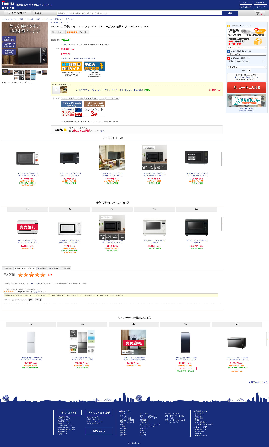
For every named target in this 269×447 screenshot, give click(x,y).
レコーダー (124, 416)
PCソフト (143, 435)
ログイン (246, 3)
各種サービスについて (95, 421)
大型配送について (64, 423)
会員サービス (62, 434)
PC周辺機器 (144, 420)
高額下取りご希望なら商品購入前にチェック (247, 109)
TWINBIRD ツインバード (59, 23)
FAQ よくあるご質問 (100, 412)
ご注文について (92, 417)
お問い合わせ (99, 431)
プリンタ (143, 422)
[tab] (7, 268)
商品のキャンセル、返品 (66, 427)
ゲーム (142, 430)
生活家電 (123, 428)
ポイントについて (93, 419)
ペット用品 (169, 418)
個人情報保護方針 (201, 422)
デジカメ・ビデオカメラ (148, 416)
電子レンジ (70, 19)
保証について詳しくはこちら (239, 61)
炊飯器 (122, 426)
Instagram (198, 433)
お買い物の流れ (63, 417)
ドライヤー (144, 414)
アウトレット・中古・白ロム (175, 420)
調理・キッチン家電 (127, 422)
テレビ (122, 414)
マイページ (261, 7)
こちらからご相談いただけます (247, 77)
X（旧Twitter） (200, 431)
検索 (230, 13)
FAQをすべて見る (93, 423)
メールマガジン (200, 429)
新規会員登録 (246, 7)
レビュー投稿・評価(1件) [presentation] (26, 268)
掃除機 (122, 432)
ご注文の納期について (65, 425)
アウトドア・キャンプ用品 (174, 416)
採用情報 (198, 416)
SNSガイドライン (201, 435)
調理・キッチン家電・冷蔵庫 (30, 19)
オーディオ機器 (125, 418)
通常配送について (64, 421)
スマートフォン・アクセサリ (150, 424)
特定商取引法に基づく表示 (204, 424)
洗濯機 (122, 430)
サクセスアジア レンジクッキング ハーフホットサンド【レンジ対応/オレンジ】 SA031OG (109, 90)
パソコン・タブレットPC (148, 418)
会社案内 (198, 420)
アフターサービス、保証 (66, 429)
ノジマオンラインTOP (9, 19)
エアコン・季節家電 (127, 420)
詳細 (102, 131)
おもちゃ (143, 432)
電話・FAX (144, 428)
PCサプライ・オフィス (148, 426)
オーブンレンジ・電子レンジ (53, 19)
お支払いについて (64, 419)
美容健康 (123, 435)
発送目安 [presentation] (55, 268)
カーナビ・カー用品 (172, 414)
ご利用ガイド (261, 3)
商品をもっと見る (259, 382)
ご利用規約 (199, 418)
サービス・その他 (171, 422)
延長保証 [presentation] (43, 268)
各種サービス (62, 431)
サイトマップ (199, 414)
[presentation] (7, 268)
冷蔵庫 (122, 424)
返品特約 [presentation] (67, 268)
